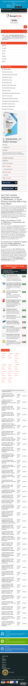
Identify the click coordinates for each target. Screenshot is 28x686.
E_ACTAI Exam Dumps (16, 373)
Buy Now (24, 395)
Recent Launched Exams (7, 66)
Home (3, 35)
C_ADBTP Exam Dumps (17, 366)
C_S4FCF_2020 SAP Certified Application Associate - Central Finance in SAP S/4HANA (8, 501)
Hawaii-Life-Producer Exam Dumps (10, 74)
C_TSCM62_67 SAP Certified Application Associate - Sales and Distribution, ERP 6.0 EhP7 (8, 420)
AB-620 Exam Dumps (7, 80)
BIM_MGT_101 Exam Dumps (9, 103)
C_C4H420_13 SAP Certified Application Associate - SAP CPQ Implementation (8, 466)
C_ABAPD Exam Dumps (10, 355)
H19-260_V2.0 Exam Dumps (9, 106)
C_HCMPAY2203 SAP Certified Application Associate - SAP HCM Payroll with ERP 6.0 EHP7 (8, 491)
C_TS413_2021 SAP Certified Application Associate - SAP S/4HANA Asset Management (8, 496)
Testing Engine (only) (8, 169)
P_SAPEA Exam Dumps (4, 380)
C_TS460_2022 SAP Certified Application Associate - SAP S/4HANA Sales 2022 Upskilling (8, 549)
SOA (4, 53)
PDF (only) (6, 175)
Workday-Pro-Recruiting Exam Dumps (11, 101)
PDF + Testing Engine (8, 163)
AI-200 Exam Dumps (7, 82)
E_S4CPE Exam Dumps (10, 380)
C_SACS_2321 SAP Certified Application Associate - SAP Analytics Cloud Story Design (7, 613)
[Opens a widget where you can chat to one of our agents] (23, 683)
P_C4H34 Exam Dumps (10, 373)
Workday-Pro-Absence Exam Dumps (10, 98)
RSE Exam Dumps (6, 90)
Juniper (4, 48)
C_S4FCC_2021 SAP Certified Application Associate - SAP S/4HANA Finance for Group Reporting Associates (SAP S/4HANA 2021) (7, 514)
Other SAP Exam (5, 350)
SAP (7, 35)
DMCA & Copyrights (6, 668)
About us (4, 665)
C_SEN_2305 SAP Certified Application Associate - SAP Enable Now (9, 481)
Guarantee (4, 667)
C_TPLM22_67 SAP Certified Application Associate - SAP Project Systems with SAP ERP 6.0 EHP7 (9, 439)
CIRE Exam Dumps (7, 69)
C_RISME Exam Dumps (4, 355)
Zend (4, 61)
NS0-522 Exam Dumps (8, 72)
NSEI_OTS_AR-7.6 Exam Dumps (9, 85)
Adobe (4, 45)
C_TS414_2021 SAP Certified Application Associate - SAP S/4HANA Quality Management (8, 533)
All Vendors (4, 659)
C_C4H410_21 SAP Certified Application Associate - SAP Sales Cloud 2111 (8, 476)
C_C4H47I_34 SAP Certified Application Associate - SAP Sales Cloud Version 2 (8, 618)
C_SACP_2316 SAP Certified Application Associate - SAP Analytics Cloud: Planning (7, 592)
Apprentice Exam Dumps (8, 109)
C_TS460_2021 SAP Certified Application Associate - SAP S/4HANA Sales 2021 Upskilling (8, 471)
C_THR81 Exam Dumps (4, 366)
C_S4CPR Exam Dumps (4, 373)
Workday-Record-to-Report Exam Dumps (11, 93)
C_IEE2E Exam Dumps (16, 360)
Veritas (4, 56)
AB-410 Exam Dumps (7, 77)
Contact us (4, 664)
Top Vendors (4, 43)
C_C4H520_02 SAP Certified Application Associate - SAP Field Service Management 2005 (8, 444)
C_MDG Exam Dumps (10, 366)
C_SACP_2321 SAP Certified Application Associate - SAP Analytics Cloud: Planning (7, 608)
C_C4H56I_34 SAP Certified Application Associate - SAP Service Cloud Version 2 (9, 603)
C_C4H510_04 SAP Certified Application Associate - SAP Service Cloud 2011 (9, 461)
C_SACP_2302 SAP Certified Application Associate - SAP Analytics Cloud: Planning (7, 544)
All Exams (4, 660)
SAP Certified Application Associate (16, 35)
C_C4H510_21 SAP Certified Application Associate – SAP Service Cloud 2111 (7, 486)
